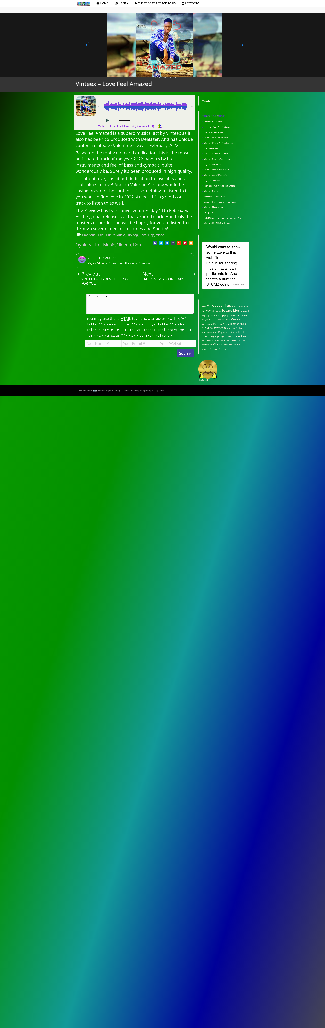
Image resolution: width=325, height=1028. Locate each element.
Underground (231, 336)
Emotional (89, 234)
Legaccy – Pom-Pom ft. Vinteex (217, 127)
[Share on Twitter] (161, 243)
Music (109, 244)
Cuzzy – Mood (210, 212)
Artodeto (191, 3)
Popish (239, 328)
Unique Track (221, 340)
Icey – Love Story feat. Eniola (216, 153)
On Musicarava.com (214, 328)
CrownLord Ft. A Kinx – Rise (216, 121)
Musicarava (243, 320)
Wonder (224, 344)
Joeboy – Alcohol (211, 148)
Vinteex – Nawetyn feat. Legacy (217, 159)
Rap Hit (226, 332)
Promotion (207, 332)
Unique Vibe (232, 340)
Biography (241, 306)
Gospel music (214, 315)
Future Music (115, 234)
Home (104, 3)
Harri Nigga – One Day (213, 132)
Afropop (228, 305)
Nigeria (124, 244)
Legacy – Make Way (212, 164)
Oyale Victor (88, 245)
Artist (235, 306)
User (122, 3)
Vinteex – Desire (211, 191)
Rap (151, 234)
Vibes (160, 234)
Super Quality (208, 336)
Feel (101, 234)
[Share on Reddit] (179, 243)
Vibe (210, 344)
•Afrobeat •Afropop (217, 349)
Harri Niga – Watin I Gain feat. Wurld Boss (221, 185)
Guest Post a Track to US (156, 3)
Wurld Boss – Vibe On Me (214, 196)
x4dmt (205, 380)
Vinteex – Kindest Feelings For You (218, 143)
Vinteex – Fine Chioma (213, 207)
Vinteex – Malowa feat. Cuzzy (216, 169)
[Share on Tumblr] (173, 243)
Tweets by (208, 101)
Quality (215, 332)
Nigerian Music (238, 323)
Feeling (218, 311)
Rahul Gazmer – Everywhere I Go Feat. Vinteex (224, 217)
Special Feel (237, 332)
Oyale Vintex (231, 328)
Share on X (238, 284)
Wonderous (233, 344)
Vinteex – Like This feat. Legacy (217, 223)
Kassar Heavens (235, 315)
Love (143, 234)
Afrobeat (214, 305)
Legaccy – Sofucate (212, 180)
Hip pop (132, 234)
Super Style (220, 336)
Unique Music (208, 340)
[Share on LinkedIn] (167, 243)
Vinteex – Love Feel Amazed (216, 137)
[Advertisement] (14, 188)
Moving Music (223, 319)
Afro (204, 306)
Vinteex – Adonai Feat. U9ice (216, 175)
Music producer (207, 324)
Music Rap (217, 324)
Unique (242, 336)
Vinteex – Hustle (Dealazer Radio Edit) (220, 201)
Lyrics (215, 320)
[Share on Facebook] (155, 243)
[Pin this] (185, 243)
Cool (247, 306)
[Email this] (191, 243)
